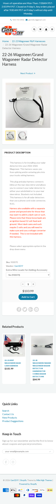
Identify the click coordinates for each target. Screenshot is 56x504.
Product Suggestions (12, 421)
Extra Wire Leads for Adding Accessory (26, 270)
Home (5, 41)
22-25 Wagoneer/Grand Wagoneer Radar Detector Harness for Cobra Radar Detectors (42, 368)
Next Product (27, 73)
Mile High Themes (44, 480)
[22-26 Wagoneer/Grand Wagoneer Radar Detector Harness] (28, 105)
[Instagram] (13, 462)
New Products (9, 417)
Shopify (23, 480)
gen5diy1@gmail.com (37, 20)
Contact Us (8, 414)
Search (5, 410)
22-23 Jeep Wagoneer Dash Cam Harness (12, 363)
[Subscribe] (50, 451)
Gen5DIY (18, 266)
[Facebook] (6, 462)
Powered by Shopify (28, 484)
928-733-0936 (18, 20)
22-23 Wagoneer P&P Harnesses (28, 41)
